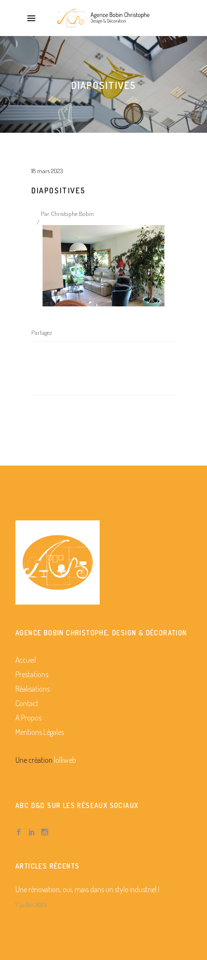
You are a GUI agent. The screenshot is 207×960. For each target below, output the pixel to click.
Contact (27, 703)
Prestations (31, 674)
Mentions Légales (39, 732)
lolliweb (65, 760)
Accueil (25, 660)
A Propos (28, 717)
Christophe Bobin (72, 213)
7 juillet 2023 (30, 905)
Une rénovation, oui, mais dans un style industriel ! (87, 889)
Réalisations (32, 689)
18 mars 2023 (47, 171)
